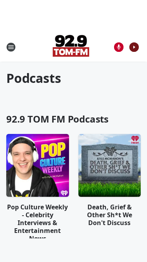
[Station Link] (71, 47)
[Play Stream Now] (134, 47)
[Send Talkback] (118, 47)
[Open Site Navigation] (11, 47)
